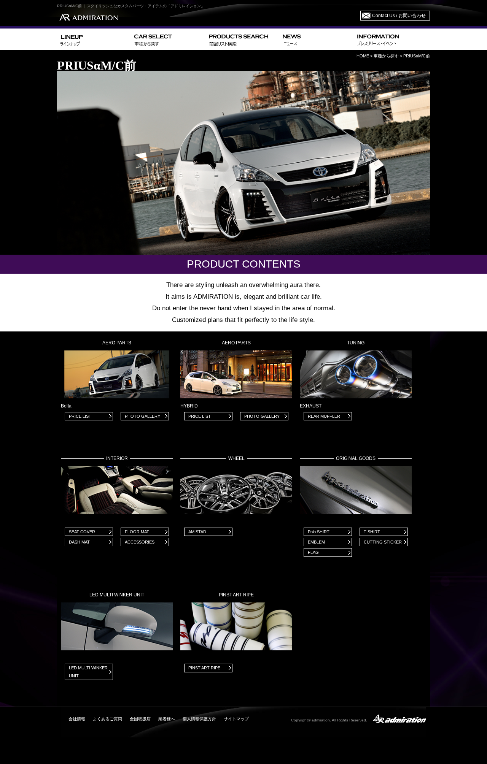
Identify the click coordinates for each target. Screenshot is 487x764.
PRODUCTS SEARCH (242, 39)
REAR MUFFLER (324, 416)
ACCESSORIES (139, 542)
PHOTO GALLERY (142, 416)
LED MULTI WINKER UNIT (88, 672)
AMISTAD (197, 531)
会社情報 (76, 718)
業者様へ (166, 718)
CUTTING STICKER (383, 542)
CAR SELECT (168, 39)
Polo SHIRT (318, 531)
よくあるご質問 (107, 718)
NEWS (317, 39)
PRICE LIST (80, 416)
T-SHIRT (372, 531)
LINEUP (94, 39)
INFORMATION (392, 39)
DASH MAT (79, 542)
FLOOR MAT (137, 531)
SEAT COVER (82, 531)
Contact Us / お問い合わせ (399, 15)
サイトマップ (236, 718)
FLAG (313, 552)
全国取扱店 (140, 718)
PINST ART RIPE (204, 668)
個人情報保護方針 (199, 718)
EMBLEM (316, 542)
